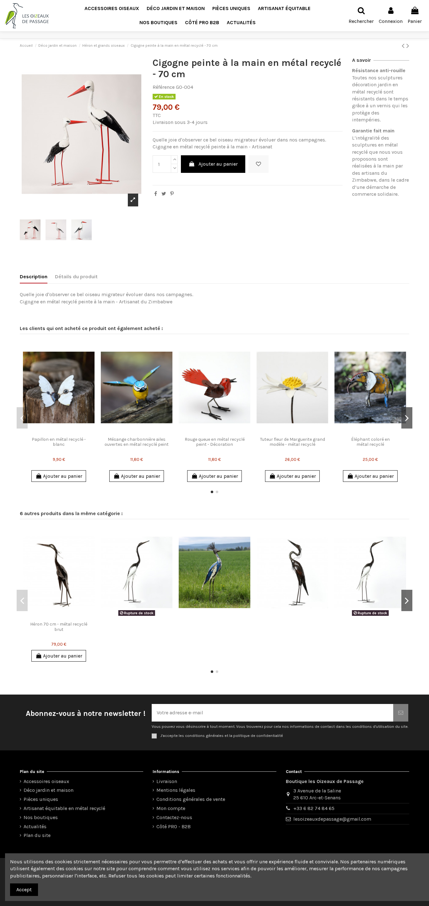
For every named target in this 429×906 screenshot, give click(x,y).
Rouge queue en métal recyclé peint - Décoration (215, 442)
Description (33, 277)
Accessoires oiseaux (46, 781)
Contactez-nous (174, 817)
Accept (24, 890)
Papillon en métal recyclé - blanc (59, 442)
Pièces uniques (41, 799)
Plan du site (37, 835)
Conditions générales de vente (190, 799)
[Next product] (407, 45)
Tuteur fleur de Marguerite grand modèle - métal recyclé (292, 442)
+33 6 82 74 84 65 (313, 808)
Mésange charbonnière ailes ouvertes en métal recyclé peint (137, 442)
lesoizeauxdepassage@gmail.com (332, 819)
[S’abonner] (400, 713)
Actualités (35, 826)
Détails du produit (76, 277)
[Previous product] (404, 45)
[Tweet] (163, 194)
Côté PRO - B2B (173, 826)
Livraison (166, 781)
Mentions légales (175, 790)
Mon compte (170, 808)
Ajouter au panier (218, 164)
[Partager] (155, 194)
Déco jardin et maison (48, 790)
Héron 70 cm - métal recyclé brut (58, 626)
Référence (164, 87)
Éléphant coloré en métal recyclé (370, 442)
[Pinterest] (172, 194)
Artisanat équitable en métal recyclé (64, 808)
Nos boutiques (41, 817)
